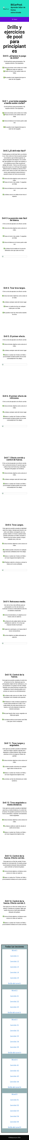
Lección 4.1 (14, 1065)
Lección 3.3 (14, 1036)
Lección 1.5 (14, 978)
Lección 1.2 (14, 961)
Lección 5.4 (14, 1116)
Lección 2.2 (14, 1001)
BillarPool (16, 4)
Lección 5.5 (14, 1122)
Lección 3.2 (14, 1031)
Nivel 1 (14, 950)
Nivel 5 (14, 1094)
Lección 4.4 (14, 1082)
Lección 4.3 (14, 1076)
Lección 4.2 (14, 1071)
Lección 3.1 (14, 1025)
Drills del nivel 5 (14, 1127)
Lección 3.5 (14, 1047)
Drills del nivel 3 (14, 1052)
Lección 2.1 (14, 996)
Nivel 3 (14, 1020)
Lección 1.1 (14, 956)
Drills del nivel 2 (14, 1012)
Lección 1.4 (14, 972)
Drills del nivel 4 (14, 1087)
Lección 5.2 (14, 1105)
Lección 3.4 (14, 1042)
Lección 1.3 (14, 967)
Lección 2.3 (14, 1007)
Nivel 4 (14, 1060)
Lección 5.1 (14, 1100)
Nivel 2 (14, 990)
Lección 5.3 (14, 1111)
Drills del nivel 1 (14, 983)
